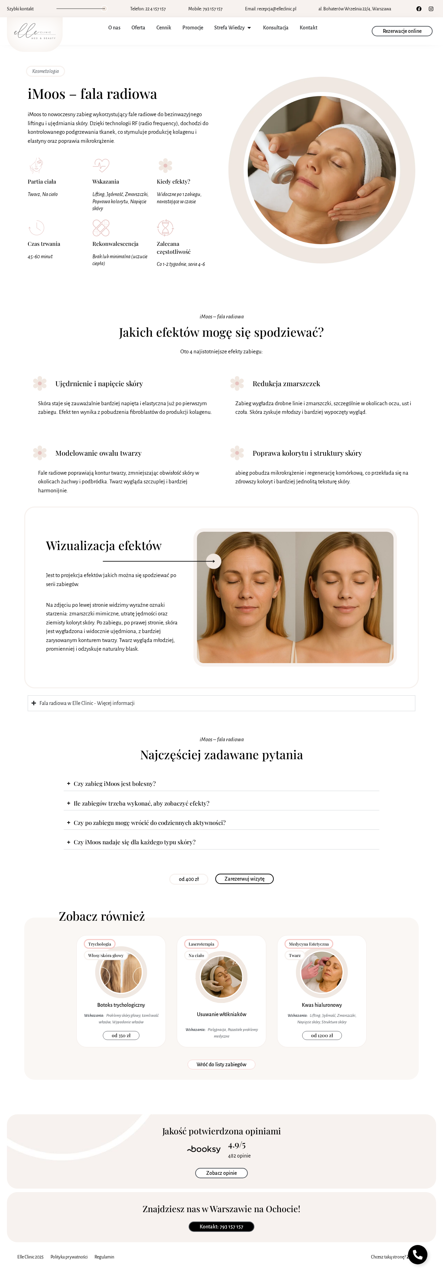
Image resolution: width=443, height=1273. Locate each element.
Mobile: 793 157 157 (205, 9)
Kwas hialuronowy (322, 1005)
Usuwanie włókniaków (221, 1014)
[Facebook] (419, 8)
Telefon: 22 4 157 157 (148, 9)
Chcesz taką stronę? (398, 1257)
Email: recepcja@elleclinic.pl (270, 9)
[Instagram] (431, 8)
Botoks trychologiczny (121, 1005)
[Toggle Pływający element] (417, 1254)
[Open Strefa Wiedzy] (249, 28)
